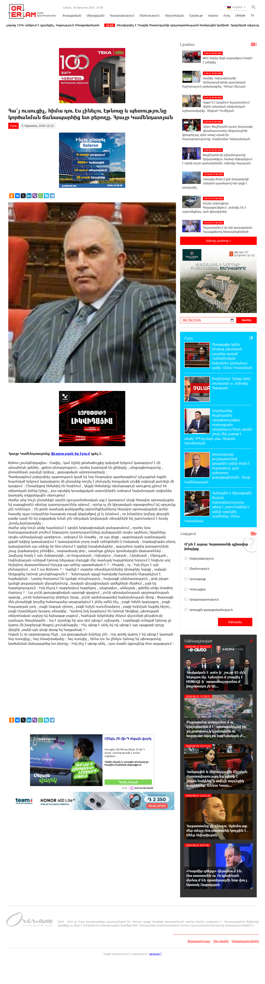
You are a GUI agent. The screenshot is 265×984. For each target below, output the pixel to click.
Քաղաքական (72, 15)
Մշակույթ (196, 15)
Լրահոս (187, 44)
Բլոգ (227, 15)
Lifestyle (240, 15)
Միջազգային (95, 15)
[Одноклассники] (11, 195)
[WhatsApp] (40, 195)
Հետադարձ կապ (198, 941)
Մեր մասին (221, 941)
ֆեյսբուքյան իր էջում (70, 453)
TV (252, 15)
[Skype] (46, 195)
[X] (23, 195)
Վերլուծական (174, 15)
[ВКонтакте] (17, 195)
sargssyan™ (155, 953)
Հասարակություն (122, 15)
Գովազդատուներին (245, 941)
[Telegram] (52, 195)
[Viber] (34, 195)
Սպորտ (213, 15)
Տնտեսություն (149, 15)
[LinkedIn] (28, 195)
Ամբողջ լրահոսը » (218, 240)
